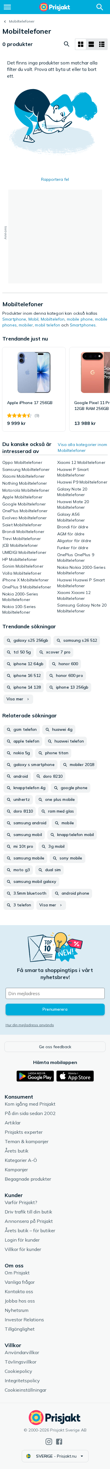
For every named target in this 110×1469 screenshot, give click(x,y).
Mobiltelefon (53, 319)
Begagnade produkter (28, 1179)
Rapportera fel (55, 179)
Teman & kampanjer (26, 1141)
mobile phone (80, 319)
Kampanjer (16, 1169)
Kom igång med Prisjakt (30, 1104)
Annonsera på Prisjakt (29, 1221)
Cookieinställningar (25, 1390)
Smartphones (83, 325)
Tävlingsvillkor (20, 1362)
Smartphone (14, 319)
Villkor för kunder (23, 1249)
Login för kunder (22, 1240)
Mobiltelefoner (21, 21)
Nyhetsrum (16, 1310)
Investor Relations (24, 1319)
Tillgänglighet (20, 1329)
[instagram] (49, 1442)
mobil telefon (47, 325)
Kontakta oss (19, 1291)
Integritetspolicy (22, 1380)
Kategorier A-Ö (21, 1160)
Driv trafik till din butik (28, 1212)
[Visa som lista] (91, 44)
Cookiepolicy (18, 1371)
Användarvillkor (22, 1352)
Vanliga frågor (20, 1282)
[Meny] (7, 7)
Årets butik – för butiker (30, 1230)
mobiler (26, 325)
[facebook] (59, 1442)
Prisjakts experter (24, 1132)
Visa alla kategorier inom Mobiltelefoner (82, 447)
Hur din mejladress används (30, 1025)
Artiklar (13, 1123)
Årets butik (16, 1151)
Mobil (33, 319)
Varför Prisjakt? (21, 1202)
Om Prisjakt (17, 1273)
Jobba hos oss (20, 1301)
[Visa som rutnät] (80, 44)
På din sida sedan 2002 (30, 1113)
